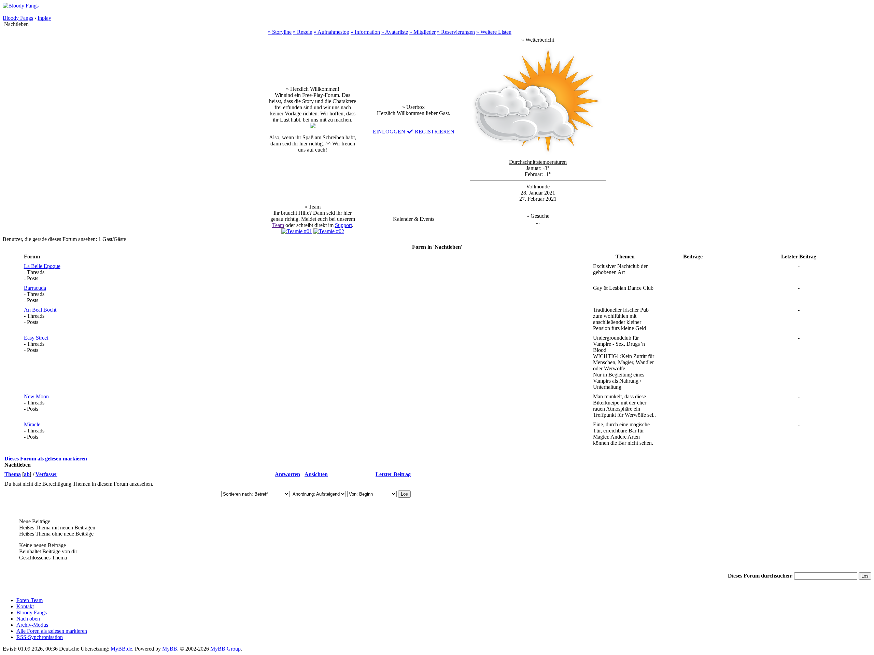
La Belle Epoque (42, 266)
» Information (365, 32)
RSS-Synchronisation (39, 637)
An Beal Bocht (40, 310)
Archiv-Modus (32, 625)
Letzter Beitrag (393, 474)
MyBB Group (225, 649)
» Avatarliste (394, 32)
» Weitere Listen (493, 32)
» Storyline (280, 32)
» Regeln (302, 32)
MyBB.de (121, 649)
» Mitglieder (422, 32)
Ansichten (316, 474)
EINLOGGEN (390, 131)
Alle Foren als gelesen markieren (51, 631)
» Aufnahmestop (331, 32)
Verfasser (46, 474)
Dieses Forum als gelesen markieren (45, 458)
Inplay (44, 18)
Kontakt (25, 606)
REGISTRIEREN (433, 131)
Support (343, 225)
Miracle (32, 424)
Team (278, 225)
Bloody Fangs (18, 18)
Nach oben (28, 619)
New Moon (36, 396)
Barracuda (35, 288)
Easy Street (36, 338)
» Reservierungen (456, 32)
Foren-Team (29, 600)
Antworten (287, 474)
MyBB (169, 649)
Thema (12, 474)
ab (27, 474)
